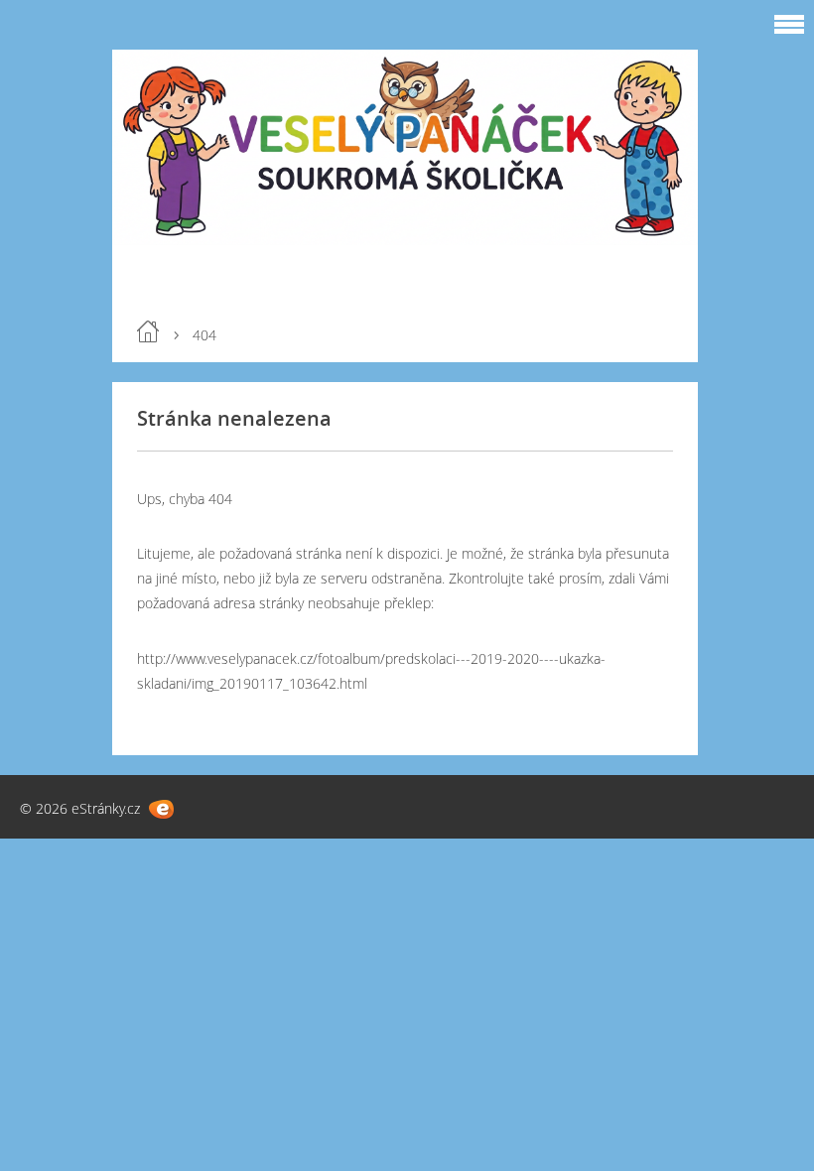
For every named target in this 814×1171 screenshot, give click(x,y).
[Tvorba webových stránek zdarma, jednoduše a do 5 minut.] (161, 809)
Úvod (148, 331)
